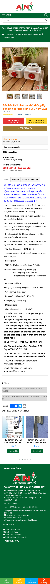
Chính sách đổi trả (11, 532)
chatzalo (19, 583)
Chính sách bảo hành (12, 529)
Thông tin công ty (13, 468)
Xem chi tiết (13, 451)
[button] (19, 459)
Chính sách (8, 525)
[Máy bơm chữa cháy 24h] (25, 6)
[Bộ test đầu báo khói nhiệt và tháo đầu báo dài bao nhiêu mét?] (37, 427)
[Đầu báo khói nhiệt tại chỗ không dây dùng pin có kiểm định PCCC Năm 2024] (10, 96)
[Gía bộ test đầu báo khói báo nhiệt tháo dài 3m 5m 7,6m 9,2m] (13, 427)
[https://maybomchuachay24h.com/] (3, 34)
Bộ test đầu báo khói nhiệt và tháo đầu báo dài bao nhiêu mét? (36, 442)
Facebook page (11, 541)
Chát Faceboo (31, 583)
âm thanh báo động (21, 226)
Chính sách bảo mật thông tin (16, 537)
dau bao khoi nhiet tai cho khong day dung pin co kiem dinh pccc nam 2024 (24, 398)
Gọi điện (6, 583)
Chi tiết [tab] (6, 179)
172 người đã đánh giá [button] (23, 114)
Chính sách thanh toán (13, 534)
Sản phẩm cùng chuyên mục (15, 411)
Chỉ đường (43, 583)
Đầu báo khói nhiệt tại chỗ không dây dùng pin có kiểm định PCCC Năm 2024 (23, 390)
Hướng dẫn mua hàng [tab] (30, 179)
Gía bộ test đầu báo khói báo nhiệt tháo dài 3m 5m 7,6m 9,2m (13, 442)
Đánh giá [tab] (15, 179)
